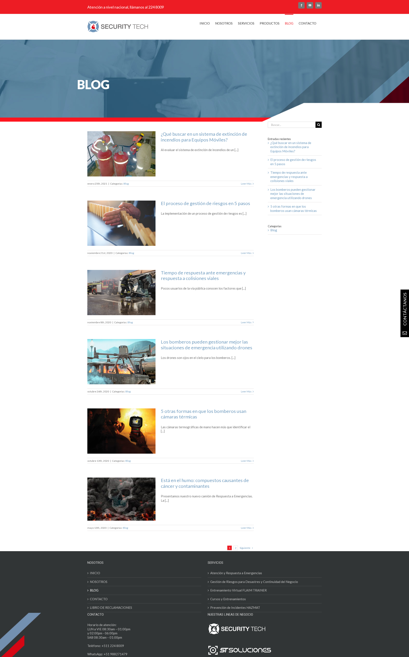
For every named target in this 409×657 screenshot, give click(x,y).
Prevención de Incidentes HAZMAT (235, 607)
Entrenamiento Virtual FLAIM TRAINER (238, 590)
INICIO (95, 573)
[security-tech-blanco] (237, 624)
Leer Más (246, 183)
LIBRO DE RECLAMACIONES (111, 607)
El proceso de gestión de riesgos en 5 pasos (205, 203)
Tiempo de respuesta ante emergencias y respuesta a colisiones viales (203, 275)
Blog (126, 183)
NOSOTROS (98, 582)
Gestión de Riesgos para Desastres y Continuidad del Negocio (254, 582)
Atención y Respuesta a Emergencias (236, 573)
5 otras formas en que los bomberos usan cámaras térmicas (203, 414)
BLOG (94, 590)
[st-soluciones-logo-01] (240, 647)
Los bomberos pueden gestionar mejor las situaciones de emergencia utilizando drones (206, 344)
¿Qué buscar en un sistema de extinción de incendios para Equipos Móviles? (204, 136)
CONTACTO (99, 599)
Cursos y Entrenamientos (228, 599)
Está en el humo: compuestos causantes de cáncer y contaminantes (205, 483)
